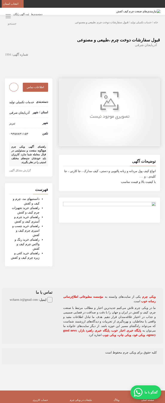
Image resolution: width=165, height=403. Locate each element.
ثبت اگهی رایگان (21, 14)
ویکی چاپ (124, 335)
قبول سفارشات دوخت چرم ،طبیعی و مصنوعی (118, 39)
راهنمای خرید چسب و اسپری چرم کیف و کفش (26, 230)
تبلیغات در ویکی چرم (81, 399)
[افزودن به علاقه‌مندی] (13, 87)
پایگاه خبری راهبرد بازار (94, 330)
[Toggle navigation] (7, 16)
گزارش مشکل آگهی (20, 170)
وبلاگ (116, 399)
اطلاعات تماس (35, 87)
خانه (156, 22)
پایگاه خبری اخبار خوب (126, 330)
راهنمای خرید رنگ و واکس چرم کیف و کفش (27, 244)
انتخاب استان (11, 3)
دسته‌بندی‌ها (37, 14)
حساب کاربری (40, 399)
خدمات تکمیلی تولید (140, 22)
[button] (109, 162)
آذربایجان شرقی (146, 45)
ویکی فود (139, 335)
